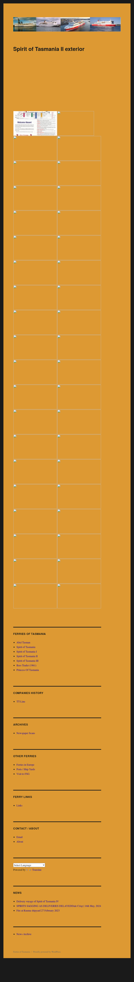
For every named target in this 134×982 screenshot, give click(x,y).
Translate (37, 869)
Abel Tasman (23, 642)
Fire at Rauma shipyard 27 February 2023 (38, 910)
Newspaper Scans (26, 733)
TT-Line (21, 701)
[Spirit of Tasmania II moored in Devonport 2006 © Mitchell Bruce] (35, 223)
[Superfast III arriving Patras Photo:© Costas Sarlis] (35, 422)
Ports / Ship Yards (26, 769)
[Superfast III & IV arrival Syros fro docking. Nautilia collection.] (79, 471)
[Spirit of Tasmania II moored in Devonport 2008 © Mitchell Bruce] (35, 173)
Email (20, 837)
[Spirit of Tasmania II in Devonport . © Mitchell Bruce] (35, 272)
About (20, 841)
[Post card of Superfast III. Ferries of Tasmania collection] (79, 422)
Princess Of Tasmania (28, 670)
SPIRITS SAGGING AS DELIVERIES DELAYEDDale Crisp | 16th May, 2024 (59, 906)
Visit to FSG (23, 773)
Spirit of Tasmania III (27, 660)
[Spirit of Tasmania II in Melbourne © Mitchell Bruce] (35, 198)
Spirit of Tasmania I (27, 651)
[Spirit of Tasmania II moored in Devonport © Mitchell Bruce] (79, 223)
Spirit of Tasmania (26, 647)
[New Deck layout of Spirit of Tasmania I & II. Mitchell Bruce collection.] (35, 148)
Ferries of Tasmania (21, 951)
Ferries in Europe (25, 764)
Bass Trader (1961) (26, 665)
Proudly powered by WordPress (47, 951)
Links (19, 805)
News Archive (24, 934)
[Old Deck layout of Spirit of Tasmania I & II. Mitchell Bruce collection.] (35, 123)
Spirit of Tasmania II (27, 656)
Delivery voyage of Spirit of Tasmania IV (38, 901)
